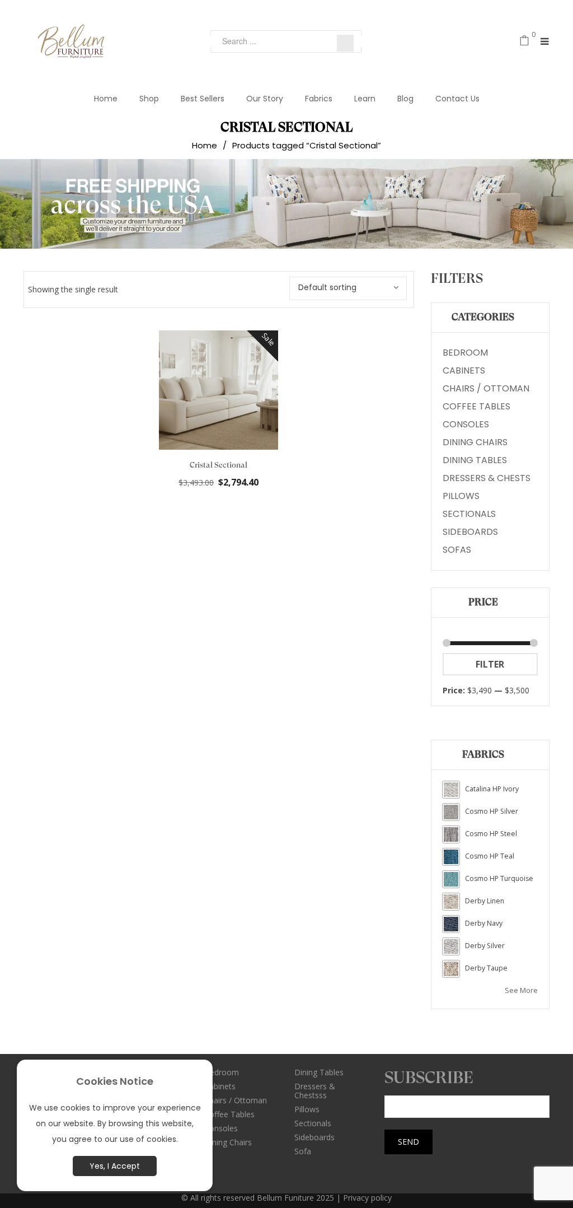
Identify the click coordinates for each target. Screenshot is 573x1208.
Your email (405, 1091)
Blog (405, 98)
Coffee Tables (476, 406)
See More (521, 990)
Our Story (264, 98)
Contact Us (457, 98)
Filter (490, 664)
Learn (364, 98)
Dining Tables (475, 460)
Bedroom (465, 352)
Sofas (457, 549)
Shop (149, 98)
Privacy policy (367, 1197)
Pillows (461, 495)
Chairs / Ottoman (486, 388)
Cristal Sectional (218, 464)
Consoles (466, 424)
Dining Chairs (475, 442)
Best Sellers (202, 98)
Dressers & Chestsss (314, 1090)
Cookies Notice (114, 1081)
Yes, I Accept (115, 1166)
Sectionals (469, 513)
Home (106, 98)
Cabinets (464, 370)
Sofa (302, 1151)
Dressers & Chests (486, 478)
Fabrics (318, 98)
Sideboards (470, 531)
